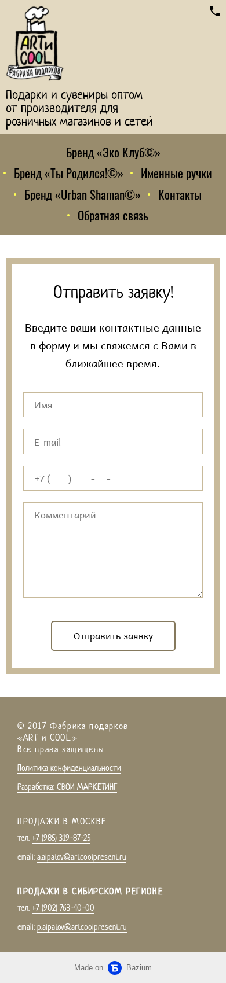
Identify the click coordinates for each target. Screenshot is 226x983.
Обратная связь (113, 215)
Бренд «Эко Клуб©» (113, 152)
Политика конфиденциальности (69, 767)
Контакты (180, 194)
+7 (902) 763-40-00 (63, 907)
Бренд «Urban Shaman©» (82, 194)
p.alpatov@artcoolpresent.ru (82, 926)
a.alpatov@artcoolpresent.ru (81, 856)
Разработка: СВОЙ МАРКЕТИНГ (67, 786)
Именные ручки (176, 173)
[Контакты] (215, 11)
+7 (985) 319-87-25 (61, 837)
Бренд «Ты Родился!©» (68, 173)
